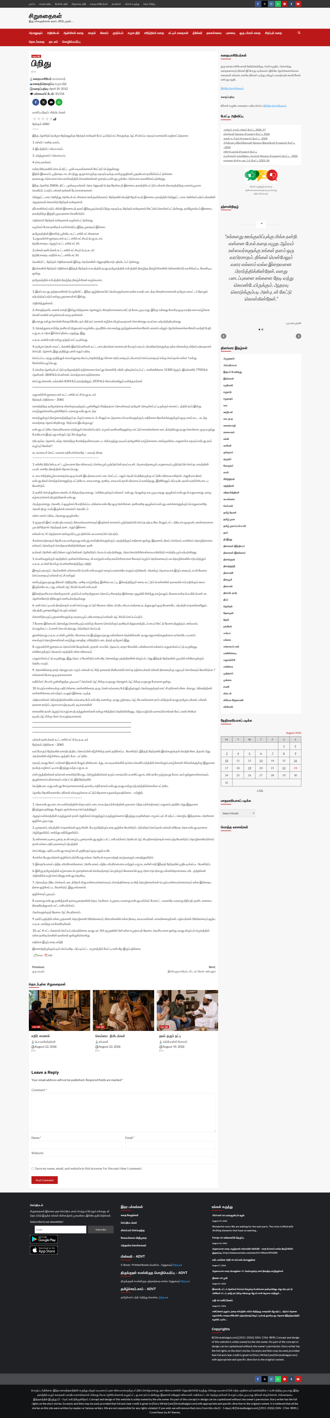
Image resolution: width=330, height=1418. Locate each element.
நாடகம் (53, 41)
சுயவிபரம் (116, 3)
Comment (39, 1090)
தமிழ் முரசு (229, 519)
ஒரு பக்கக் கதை (250, 33)
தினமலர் (228, 585)
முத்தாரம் (228, 673)
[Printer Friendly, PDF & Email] (43, 955)
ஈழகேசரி (228, 385)
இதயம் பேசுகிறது (232, 371)
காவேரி (227, 445)
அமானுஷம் (36, 33)
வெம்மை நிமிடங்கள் (110, 1036)
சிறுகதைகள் (45, 15)
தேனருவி (228, 612)
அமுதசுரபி (229, 358)
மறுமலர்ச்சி (229, 659)
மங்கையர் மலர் (231, 646)
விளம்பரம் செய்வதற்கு (133, 1230)
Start (260, 329)
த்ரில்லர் (197, 33)
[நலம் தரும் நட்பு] (187, 1010)
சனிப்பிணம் (226, 1300)
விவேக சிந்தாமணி (233, 699)
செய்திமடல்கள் (129, 1222)
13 (260, 760)
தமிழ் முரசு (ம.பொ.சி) (234, 525)
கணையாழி (229, 425)
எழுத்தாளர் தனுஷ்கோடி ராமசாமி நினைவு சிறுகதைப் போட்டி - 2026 (260, 155)
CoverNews (156, 1412)
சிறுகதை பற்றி (79, 3)
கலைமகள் (229, 431)
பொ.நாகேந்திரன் (45, 1041)
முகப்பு (32, 3)
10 (226, 760)
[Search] (299, 33)
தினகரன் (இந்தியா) (234, 545)
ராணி (226, 686)
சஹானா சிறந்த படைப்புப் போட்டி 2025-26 (246, 160)
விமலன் (103, 1041)
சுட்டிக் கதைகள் (178, 33)
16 (295, 760)
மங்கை (227, 639)
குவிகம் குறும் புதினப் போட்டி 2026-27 (244, 129)
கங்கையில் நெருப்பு (234, 1237)
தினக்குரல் (229, 559)
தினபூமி (227, 579)
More (177, 1264)
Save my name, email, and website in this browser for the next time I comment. (88, 1168)
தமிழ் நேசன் (229, 512)
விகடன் (227, 693)
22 (283, 767)
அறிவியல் (53, 33)
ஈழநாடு (227, 391)
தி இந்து (227, 539)
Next (298, 336)
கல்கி (226, 438)
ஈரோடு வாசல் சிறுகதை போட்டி (240, 151)
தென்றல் (228, 606)
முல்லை (227, 679)
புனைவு (230, 33)
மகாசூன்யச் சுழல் (235, 1215)
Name (36, 1138)
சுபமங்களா (229, 498)
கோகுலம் (228, 465)
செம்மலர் (228, 505)
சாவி (226, 472)
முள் (225, 1277)
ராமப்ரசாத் (59, 79)
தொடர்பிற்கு (149, 3)
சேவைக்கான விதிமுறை (134, 1237)
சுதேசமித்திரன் (231, 492)
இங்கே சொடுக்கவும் (232, 88)
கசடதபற (228, 418)
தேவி (226, 619)
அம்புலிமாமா (230, 364)
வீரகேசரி (228, 706)
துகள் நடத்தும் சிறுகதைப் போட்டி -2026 (245, 138)
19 (249, 767)
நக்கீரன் (227, 626)
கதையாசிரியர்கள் (99, 3)
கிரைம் (104, 33)
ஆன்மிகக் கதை (73, 33)
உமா (225, 405)
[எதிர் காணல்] (59, 1010)
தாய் (225, 532)
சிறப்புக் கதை (273, 33)
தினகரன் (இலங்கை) (234, 552)
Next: (192, 969)
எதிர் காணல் (40, 1036)
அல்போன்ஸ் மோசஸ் (175, 1041)
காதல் (92, 33)
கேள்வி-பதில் (61, 3)
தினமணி (228, 572)
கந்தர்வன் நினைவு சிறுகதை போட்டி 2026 (246, 133)
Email (129, 1138)
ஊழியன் (228, 411)
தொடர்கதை (37, 41)
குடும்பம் (118, 33)
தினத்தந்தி (229, 565)
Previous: (38, 969)
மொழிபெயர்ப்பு (71, 41)
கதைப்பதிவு (45, 3)
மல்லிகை (228, 666)
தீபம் (225, 599)
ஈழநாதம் (228, 398)
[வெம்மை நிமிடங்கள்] (123, 1010)
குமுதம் (227, 458)
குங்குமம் (228, 452)
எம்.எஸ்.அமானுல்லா (245, 1259)
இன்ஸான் (228, 378)
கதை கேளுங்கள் (130, 1215)
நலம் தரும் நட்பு (170, 1036)
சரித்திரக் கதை (154, 33)
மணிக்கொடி (230, 652)
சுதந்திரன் (228, 485)
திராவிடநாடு (230, 592)
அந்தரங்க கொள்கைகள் (133, 1245)
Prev (223, 336)
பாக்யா (227, 632)
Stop (262, 329)
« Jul (260, 790)
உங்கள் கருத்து (132, 3)
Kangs (216, 1237)
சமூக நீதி (134, 33)
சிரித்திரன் (229, 478)
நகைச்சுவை (214, 33)
